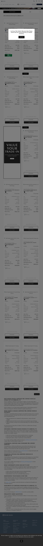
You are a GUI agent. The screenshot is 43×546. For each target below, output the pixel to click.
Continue (21, 37)
